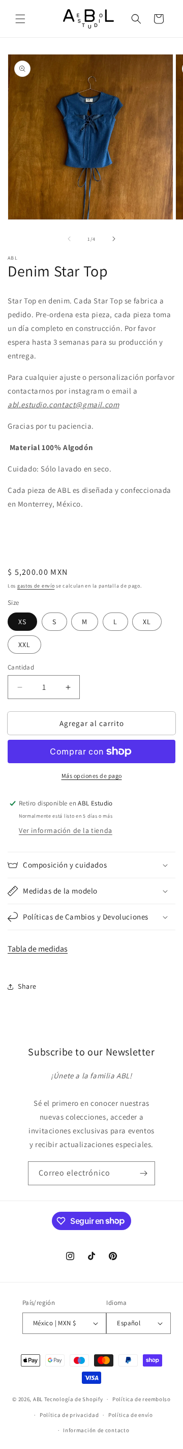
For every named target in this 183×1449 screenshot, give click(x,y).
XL (147, 621)
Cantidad (21, 667)
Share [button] (27, 986)
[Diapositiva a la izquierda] (69, 239)
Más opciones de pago (92, 775)
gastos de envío (36, 585)
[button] (20, 19)
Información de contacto (96, 1430)
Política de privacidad (69, 1414)
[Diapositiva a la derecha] (114, 239)
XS (22, 621)
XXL (24, 644)
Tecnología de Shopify (73, 1399)
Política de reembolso (141, 1399)
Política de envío (130, 1414)
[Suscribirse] (143, 1173)
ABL (38, 1399)
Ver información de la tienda (65, 830)
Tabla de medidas (38, 948)
